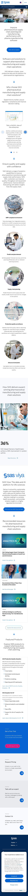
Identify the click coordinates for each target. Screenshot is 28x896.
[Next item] (25, 132)
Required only (14, 880)
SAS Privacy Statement (9, 890)
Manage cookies (14, 885)
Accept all (14, 876)
